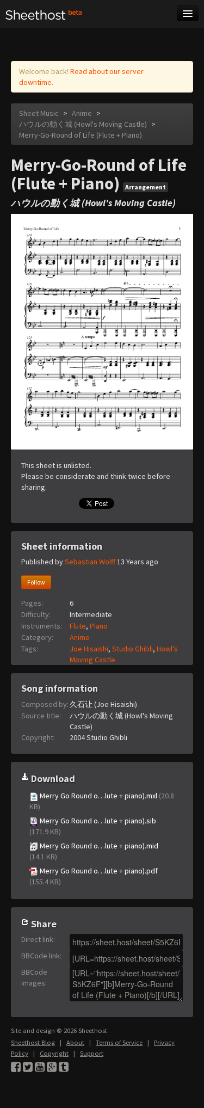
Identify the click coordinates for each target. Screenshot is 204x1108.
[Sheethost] (44, 14)
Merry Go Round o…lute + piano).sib (92, 826)
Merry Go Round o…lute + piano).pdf (93, 876)
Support (91, 1053)
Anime (82, 113)
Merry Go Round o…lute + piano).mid (93, 851)
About (75, 1042)
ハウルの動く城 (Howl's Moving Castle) (83, 124)
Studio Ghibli (132, 649)
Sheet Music (39, 113)
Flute (78, 626)
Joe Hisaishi (89, 649)
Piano (99, 626)
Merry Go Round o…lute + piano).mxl (101, 801)
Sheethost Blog (33, 1042)
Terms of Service (119, 1042)
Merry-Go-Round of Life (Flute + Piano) (80, 135)
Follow (36, 582)
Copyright (54, 1053)
